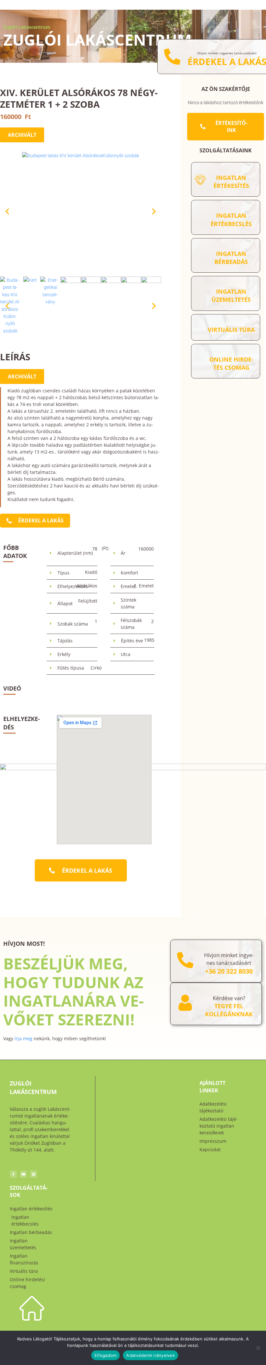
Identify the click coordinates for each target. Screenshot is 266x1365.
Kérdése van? (229, 998)
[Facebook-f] (13, 1174)
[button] (7, 211)
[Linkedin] (33, 1174)
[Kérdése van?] (185, 1003)
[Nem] (258, 1348)
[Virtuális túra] (200, 327)
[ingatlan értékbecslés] (200, 217)
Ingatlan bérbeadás (231, 258)
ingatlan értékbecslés (231, 219)
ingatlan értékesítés (231, 182)
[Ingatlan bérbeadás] (200, 255)
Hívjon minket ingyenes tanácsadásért (227, 53)
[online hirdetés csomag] (200, 361)
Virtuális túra (231, 329)
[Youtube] (23, 1174)
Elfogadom (105, 1355)
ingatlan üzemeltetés (231, 295)
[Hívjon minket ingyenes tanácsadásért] (172, 57)
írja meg (23, 1038)
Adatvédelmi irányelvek (150, 1355)
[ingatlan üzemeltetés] (200, 293)
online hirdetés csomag (231, 363)
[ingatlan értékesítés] (200, 179)
